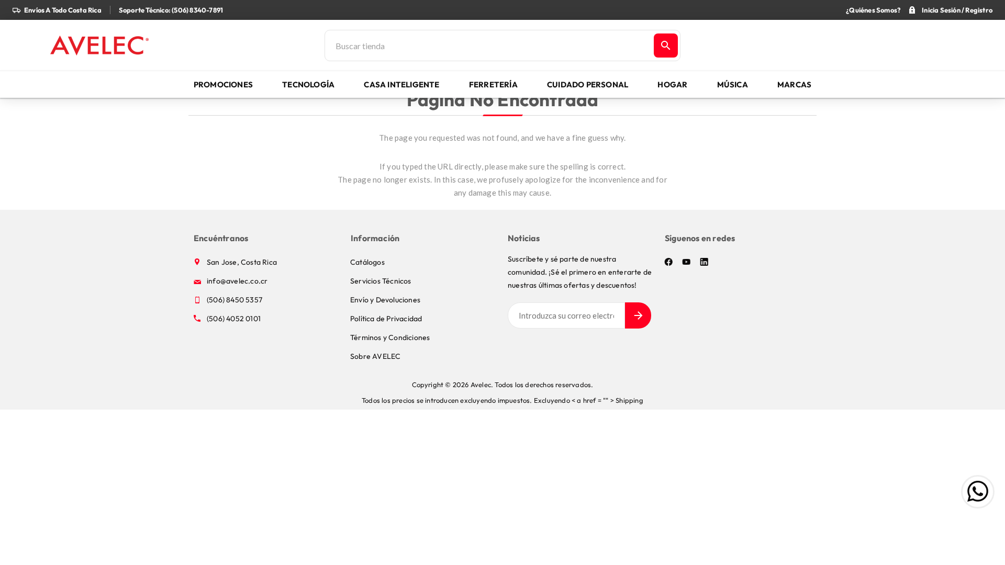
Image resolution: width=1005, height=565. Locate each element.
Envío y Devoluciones (385, 299)
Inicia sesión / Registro (957, 10)
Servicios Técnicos (380, 281)
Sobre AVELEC (375, 356)
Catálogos (367, 262)
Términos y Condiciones (390, 337)
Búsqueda (666, 45)
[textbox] (488, 45)
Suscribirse (638, 315)
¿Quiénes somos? (873, 10)
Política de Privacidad (386, 318)
